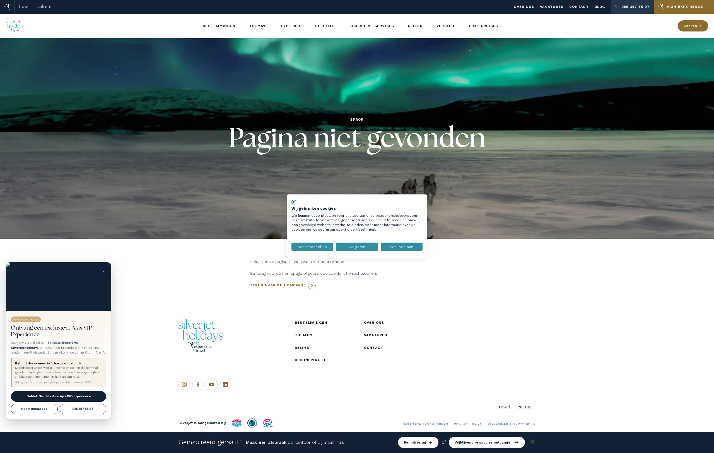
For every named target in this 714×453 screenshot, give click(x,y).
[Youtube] (212, 384)
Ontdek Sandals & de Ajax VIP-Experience (58, 396)
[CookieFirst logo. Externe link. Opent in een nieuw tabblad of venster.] (293, 202)
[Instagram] (184, 384)
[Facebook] (198, 384)
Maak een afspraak (266, 442)
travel (24, 6)
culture (44, 6)
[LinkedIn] (225, 384)
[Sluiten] (532, 442)
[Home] (7, 7)
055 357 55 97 (82, 409)
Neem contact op (34, 409)
